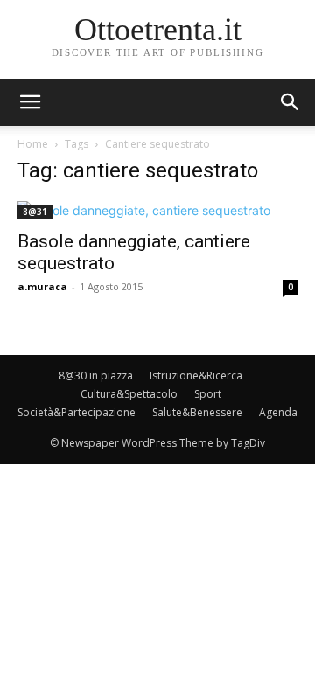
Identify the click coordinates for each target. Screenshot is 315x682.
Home (33, 143)
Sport (207, 393)
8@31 (35, 211)
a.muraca (42, 286)
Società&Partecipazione (77, 412)
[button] (290, 102)
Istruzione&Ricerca (196, 375)
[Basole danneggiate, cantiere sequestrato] (158, 210)
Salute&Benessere (197, 412)
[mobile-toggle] (30, 102)
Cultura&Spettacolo (129, 393)
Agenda (278, 412)
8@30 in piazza (96, 375)
